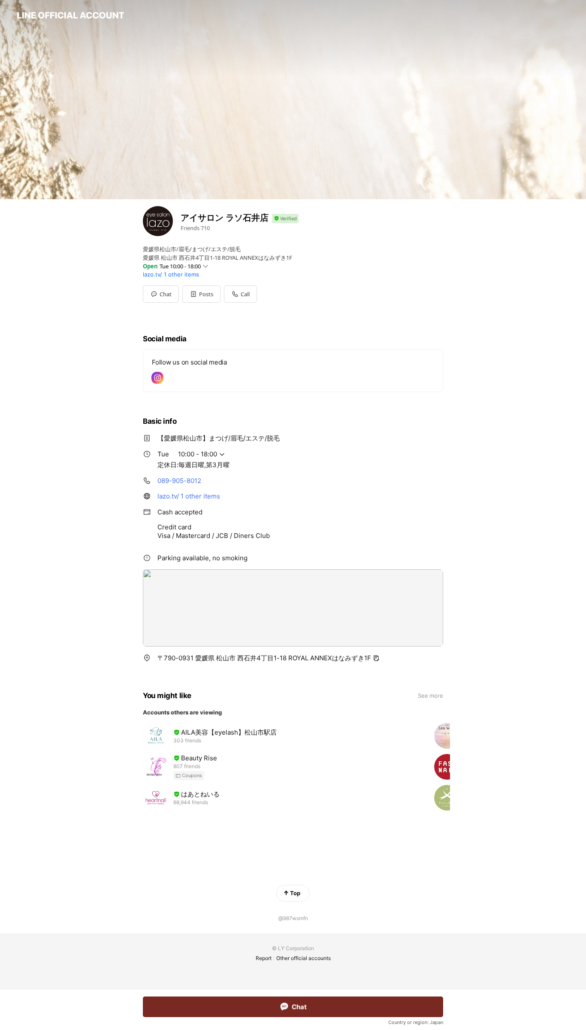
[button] (201, 294)
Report (264, 958)
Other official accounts (303, 958)
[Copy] (376, 658)
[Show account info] (285, 219)
